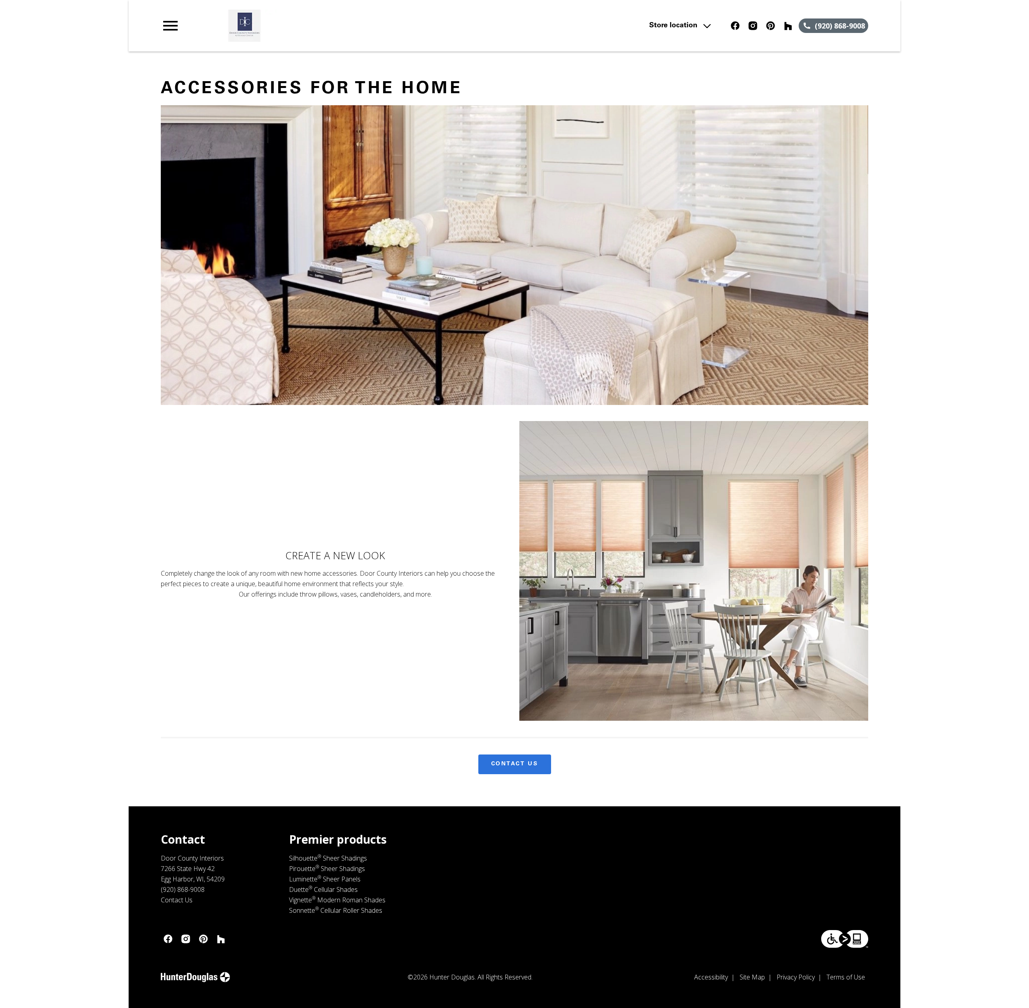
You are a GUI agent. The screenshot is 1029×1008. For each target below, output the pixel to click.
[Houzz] (788, 25)
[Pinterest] (770, 25)
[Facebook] (735, 25)
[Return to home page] (326, 26)
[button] (170, 25)
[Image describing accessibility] (844, 939)
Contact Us (514, 764)
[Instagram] (753, 25)
